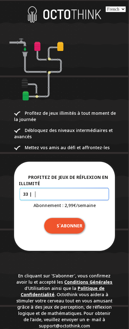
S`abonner (69, 226)
